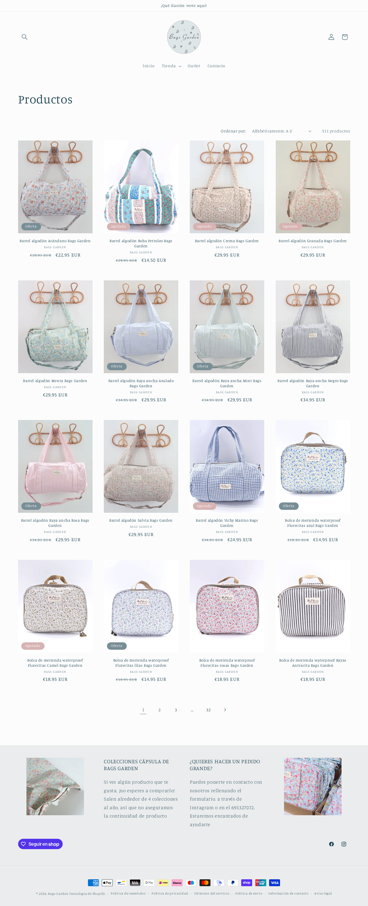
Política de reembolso (128, 894)
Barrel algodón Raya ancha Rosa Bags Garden (55, 523)
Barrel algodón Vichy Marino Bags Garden (227, 523)
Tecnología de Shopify (87, 894)
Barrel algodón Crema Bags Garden (227, 240)
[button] (24, 37)
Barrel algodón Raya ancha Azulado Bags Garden (141, 383)
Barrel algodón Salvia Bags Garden (141, 520)
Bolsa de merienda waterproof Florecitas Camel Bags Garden (55, 663)
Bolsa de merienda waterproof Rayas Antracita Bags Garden (312, 663)
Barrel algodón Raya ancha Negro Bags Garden (312, 383)
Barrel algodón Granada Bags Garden (313, 240)
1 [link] (143, 709)
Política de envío (248, 894)
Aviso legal (323, 894)
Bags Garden (58, 894)
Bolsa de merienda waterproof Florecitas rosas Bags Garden (227, 663)
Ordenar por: (233, 130)
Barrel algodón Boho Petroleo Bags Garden (141, 243)
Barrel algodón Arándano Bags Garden (55, 240)
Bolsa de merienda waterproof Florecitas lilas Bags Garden (141, 663)
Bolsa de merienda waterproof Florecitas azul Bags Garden (313, 523)
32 (208, 709)
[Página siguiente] (224, 709)
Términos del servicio (211, 894)
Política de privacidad (170, 894)
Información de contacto (288, 894)
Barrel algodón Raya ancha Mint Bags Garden (226, 383)
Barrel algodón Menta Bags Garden (55, 380)
